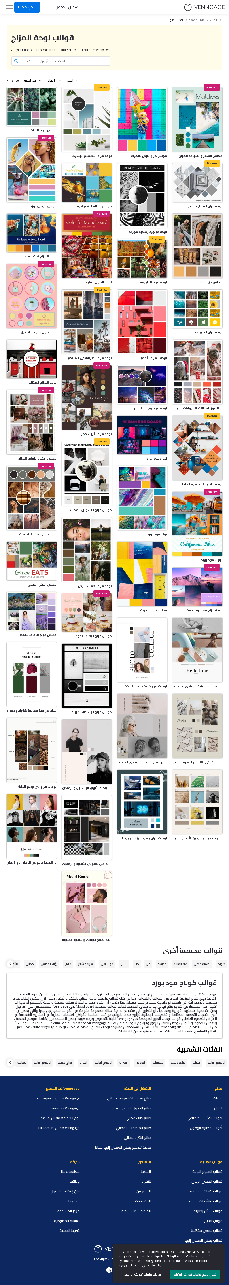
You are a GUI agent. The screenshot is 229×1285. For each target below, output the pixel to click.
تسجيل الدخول (67, 7)
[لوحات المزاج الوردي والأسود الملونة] (87, 903)
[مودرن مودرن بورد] (32, 170)
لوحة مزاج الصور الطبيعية (38, 534)
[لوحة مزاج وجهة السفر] (142, 384)
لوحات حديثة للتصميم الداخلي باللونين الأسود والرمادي (87, 863)
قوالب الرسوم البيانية (207, 1171)
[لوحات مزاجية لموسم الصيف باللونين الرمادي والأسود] (197, 650)
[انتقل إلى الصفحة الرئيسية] (204, 7)
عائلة (16, 964)
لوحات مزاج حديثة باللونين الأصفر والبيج (197, 838)
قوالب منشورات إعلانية (205, 1201)
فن (148, 964)
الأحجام (51, 80)
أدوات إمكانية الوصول (206, 1127)
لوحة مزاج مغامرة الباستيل (202, 610)
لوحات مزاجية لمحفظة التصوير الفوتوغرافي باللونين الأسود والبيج (197, 762)
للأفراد (146, 1181)
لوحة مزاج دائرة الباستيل (39, 332)
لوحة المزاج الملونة (98, 282)
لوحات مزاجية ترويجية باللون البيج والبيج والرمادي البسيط (142, 762)
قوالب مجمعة (196, 19)
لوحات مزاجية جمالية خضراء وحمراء (32, 710)
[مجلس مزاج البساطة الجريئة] (87, 676)
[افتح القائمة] (9, 7)
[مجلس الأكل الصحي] (32, 561)
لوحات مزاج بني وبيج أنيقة (37, 786)
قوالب (213, 19)
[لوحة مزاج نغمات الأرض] (87, 549)
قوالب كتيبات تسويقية (206, 1191)
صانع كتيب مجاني (138, 1117)
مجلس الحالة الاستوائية (94, 206)
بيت (224, 19)
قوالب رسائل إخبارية (208, 1210)
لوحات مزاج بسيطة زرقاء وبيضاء (143, 838)
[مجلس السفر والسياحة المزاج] (197, 119)
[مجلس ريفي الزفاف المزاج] (32, 422)
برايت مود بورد (211, 560)
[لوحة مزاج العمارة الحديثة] (197, 182)
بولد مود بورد (157, 534)
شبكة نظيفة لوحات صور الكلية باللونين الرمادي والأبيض (32, 862)
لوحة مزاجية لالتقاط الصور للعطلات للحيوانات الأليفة (197, 408)
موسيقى (107, 964)
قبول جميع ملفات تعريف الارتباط (195, 1274)
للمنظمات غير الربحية (136, 1210)
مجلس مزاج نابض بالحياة (149, 156)
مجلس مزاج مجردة (153, 610)
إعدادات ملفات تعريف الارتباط (143, 1274)
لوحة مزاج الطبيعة (153, 282)
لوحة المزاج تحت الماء (41, 256)
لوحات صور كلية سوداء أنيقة (146, 686)
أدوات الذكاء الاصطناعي (204, 1117)
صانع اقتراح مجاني (137, 1137)
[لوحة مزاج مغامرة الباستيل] (197, 587)
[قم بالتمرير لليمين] (10, 963)
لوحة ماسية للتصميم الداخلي (200, 484)
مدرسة (161, 964)
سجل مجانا (27, 7)
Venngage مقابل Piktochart (59, 1127)
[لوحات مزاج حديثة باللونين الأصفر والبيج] (197, 802)
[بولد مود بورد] (142, 498)
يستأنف (22, 1063)
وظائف (74, 1181)
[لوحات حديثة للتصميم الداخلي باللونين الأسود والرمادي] (87, 827)
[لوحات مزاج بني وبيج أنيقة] (32, 750)
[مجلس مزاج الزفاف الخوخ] (87, 612)
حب (136, 964)
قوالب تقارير (213, 1220)
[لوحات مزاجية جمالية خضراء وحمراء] (32, 674)
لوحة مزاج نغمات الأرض (95, 586)
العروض (141, 1063)
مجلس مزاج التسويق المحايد (90, 510)
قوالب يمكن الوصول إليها (203, 1240)
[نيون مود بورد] (142, 435)
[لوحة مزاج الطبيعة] (142, 258)
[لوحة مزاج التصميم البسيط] (87, 119)
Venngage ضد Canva (65, 1108)
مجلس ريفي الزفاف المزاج (37, 458)
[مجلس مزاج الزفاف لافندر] (32, 611)
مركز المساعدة (68, 1210)
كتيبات (197, 1063)
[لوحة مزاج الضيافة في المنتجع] (87, 322)
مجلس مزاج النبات (43, 130)
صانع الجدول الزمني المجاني (130, 1108)
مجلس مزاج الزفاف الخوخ (93, 636)
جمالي (30, 964)
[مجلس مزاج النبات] (32, 106)
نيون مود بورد (156, 458)
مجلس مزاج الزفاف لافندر (38, 635)
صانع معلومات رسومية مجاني (129, 1098)
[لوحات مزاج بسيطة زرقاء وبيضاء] (142, 802)
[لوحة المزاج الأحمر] (142, 322)
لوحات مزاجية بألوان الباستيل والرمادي (87, 788)
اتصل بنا (74, 1201)
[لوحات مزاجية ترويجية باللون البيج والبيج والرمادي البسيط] (142, 726)
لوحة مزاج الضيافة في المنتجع (90, 358)
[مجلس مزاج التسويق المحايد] (87, 473)
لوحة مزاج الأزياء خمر (96, 434)
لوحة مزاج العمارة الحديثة (203, 206)
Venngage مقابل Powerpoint (58, 1098)
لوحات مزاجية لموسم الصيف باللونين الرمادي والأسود (197, 686)
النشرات (123, 1063)
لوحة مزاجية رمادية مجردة (148, 232)
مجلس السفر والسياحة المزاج (200, 156)
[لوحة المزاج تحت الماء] (32, 233)
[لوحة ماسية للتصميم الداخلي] (197, 448)
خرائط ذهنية (178, 1063)
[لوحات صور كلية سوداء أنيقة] (142, 650)
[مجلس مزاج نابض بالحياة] (142, 119)
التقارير (84, 1063)
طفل (68, 964)
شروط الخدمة (70, 1230)
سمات (217, 1098)
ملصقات (158, 1063)
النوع (70, 80)
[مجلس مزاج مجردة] (142, 574)
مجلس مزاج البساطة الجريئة (91, 712)
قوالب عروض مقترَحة (206, 1230)
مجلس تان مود (211, 282)
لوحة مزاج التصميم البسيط (92, 156)
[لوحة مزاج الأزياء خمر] (87, 397)
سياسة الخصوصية (67, 1220)
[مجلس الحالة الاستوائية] (87, 182)
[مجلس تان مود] (197, 246)
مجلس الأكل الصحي (42, 584)
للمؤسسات (143, 1201)
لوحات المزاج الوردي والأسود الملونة (87, 939)
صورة (221, 964)
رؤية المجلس (49, 964)
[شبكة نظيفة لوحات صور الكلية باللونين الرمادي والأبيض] (32, 826)
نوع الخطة (30, 80)
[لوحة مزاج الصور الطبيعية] (32, 498)
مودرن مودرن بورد (43, 206)
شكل (123, 964)
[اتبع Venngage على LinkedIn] (109, 1270)
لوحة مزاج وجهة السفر (150, 408)
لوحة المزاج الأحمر (154, 358)
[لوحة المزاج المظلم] (32, 359)
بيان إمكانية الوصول (65, 1191)
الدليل (218, 1108)
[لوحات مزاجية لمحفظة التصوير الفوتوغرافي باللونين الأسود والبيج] (197, 726)
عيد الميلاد (180, 964)
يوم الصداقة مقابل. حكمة (60, 1117)
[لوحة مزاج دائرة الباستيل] (32, 296)
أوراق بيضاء (65, 1063)
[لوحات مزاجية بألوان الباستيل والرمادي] (87, 752)
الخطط (146, 1171)
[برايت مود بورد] (197, 524)
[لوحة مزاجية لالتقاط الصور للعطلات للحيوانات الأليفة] (197, 372)
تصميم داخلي (202, 964)
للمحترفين (143, 1191)
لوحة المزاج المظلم (42, 382)
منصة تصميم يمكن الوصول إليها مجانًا (123, 1147)
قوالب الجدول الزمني (206, 1181)
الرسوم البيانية (216, 1063)
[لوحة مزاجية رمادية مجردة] (142, 195)
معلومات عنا (70, 1171)
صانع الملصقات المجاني (133, 1127)
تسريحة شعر (86, 964)
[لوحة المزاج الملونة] (87, 246)
